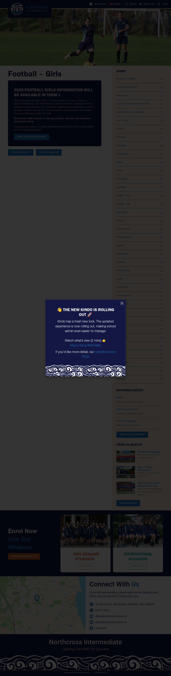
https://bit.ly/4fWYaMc (85, 345)
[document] (85, 338)
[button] (122, 303)
